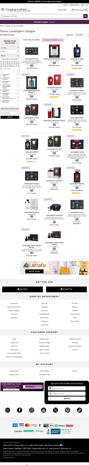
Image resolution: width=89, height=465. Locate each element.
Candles (75, 310)
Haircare (14, 314)
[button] (3, 9)
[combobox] (44, 16)
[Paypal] (40, 425)
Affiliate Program (75, 339)
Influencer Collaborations (14, 357)
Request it (54, 189)
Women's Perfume (14, 307)
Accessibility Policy (14, 353)
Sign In (65, 5)
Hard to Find (75, 321)
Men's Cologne (14, 310)
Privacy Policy (19, 445)
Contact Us (14, 342)
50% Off (44, 303)
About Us (14, 346)
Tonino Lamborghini (53, 40)
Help (82, 5)
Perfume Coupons (74, 346)
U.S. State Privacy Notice (35, 445)
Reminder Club (44, 374)
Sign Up (10, 117)
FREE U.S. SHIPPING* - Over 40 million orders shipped (44, 1)
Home (2, 26)
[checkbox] (10, 51)
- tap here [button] (44, 22)
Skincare (44, 310)
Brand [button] (3, 56)
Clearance (44, 321)
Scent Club (44, 325)
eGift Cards (14, 350)
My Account (14, 371)
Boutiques (14, 318)
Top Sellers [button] (79, 35)
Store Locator (44, 353)
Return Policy (44, 339)
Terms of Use (8, 445)
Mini (74, 318)
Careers (75, 350)
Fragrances (14, 303)
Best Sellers (44, 318)
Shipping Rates (44, 346)
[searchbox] (42, 16)
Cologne (8, 26)
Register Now (14, 374)
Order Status (74, 5)
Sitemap (75, 342)
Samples (44, 307)
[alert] (63, 10)
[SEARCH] (85, 16)
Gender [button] (4, 48)
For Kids (75, 303)
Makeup (75, 307)
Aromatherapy (44, 314)
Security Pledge (44, 342)
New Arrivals (74, 314)
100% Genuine (44, 350)
